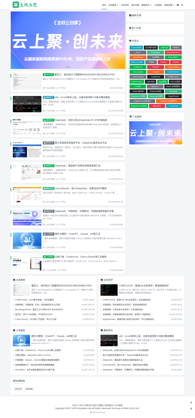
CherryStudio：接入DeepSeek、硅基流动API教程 (80, 188)
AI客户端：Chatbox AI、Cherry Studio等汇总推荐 (80, 256)
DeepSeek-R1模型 (138, 96)
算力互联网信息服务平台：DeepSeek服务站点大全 (81, 142)
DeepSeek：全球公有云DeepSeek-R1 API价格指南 (81, 120)
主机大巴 (18, 389)
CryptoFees (155, 77)
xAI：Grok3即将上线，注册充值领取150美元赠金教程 (82, 97)
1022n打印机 (136, 47)
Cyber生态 (150, 81)
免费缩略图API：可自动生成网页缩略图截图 (34, 364)
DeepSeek (173, 91)
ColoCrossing (138, 77)
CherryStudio (138, 72)
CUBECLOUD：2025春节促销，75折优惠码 (34, 299)
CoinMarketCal (173, 72)
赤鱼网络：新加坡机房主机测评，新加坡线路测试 (125, 304)
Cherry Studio (173, 67)
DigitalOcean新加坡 (139, 106)
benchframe (138, 57)
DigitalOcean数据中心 (168, 101)
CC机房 (151, 62)
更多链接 (29, 389)
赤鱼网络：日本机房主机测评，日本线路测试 (123, 309)
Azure (138, 52)
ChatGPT (155, 67)
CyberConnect (136, 81)
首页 (104, 5)
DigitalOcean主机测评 (142, 101)
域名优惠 (135, 5)
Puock (102, 412)
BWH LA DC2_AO (131, 408)
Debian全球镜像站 (173, 86)
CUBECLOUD (173, 77)
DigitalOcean (173, 96)
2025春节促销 (150, 47)
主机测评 (125, 5)
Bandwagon (155, 52)
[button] (122, 41)
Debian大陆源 (155, 91)
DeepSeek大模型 (156, 96)
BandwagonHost (173, 52)
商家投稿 (168, 5)
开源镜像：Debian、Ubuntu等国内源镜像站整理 (37, 360)
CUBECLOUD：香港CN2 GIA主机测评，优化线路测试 (127, 299)
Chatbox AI (138, 67)
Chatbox (176, 62)
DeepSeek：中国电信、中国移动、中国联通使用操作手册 (84, 211)
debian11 (155, 86)
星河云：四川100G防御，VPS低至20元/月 (33, 314)
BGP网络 (155, 57)
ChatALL (163, 62)
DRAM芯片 (157, 106)
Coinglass (155, 72)
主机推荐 (112, 5)
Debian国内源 (138, 91)
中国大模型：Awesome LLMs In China (32, 355)
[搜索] (182, 5)
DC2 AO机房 (175, 81)
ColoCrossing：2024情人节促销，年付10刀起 (36, 319)
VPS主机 (49, 74)
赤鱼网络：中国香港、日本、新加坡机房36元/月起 (37, 304)
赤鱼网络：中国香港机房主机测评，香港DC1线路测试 (127, 314)
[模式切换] (178, 5)
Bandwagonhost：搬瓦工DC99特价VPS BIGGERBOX (39, 309)
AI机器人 (176, 47)
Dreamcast (173, 106)
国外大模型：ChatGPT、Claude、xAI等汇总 (77, 233)
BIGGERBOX (173, 57)
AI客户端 (164, 47)
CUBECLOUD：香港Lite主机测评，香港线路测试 (144, 285)
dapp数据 (162, 81)
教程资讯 (145, 5)
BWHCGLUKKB (137, 62)
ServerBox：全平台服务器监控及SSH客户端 (34, 369)
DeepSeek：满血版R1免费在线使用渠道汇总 (77, 165)
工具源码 (158, 5)
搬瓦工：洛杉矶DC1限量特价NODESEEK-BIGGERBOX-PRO (85, 74)
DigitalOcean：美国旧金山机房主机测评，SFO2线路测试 (128, 319)
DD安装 (138, 86)
